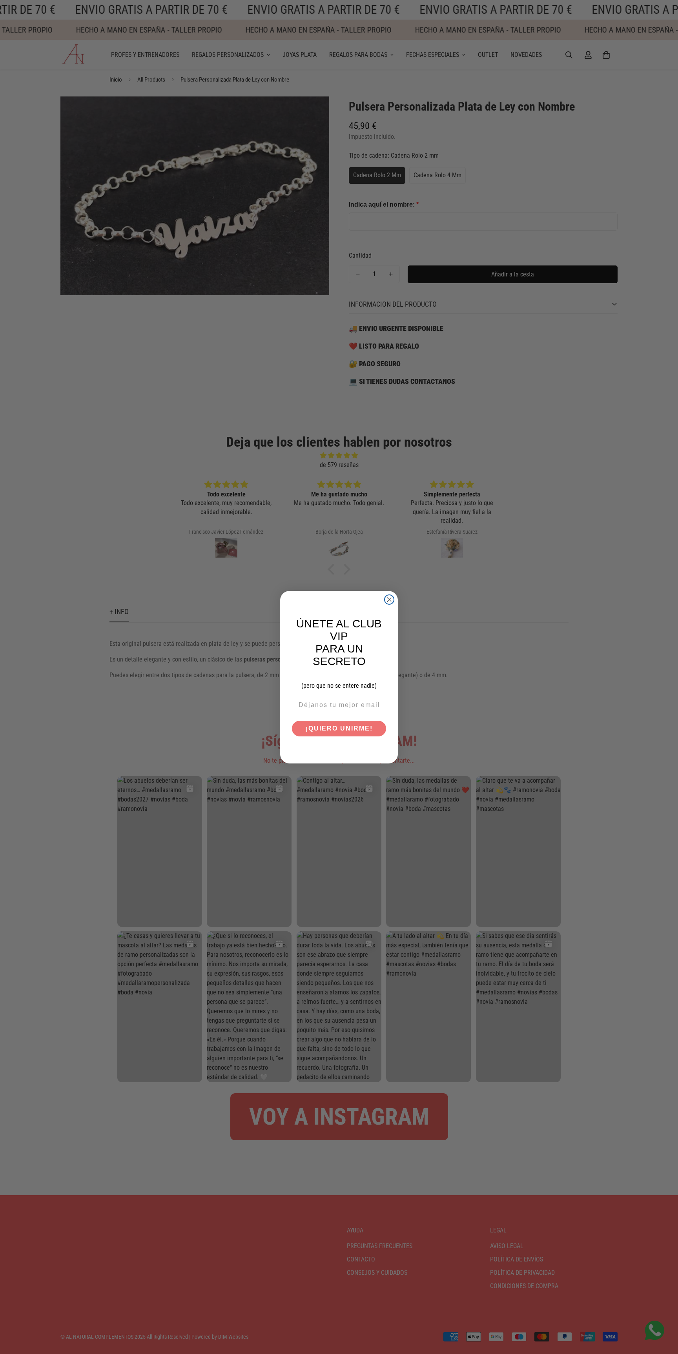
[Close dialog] (389, 599)
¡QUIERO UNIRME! (339, 728)
